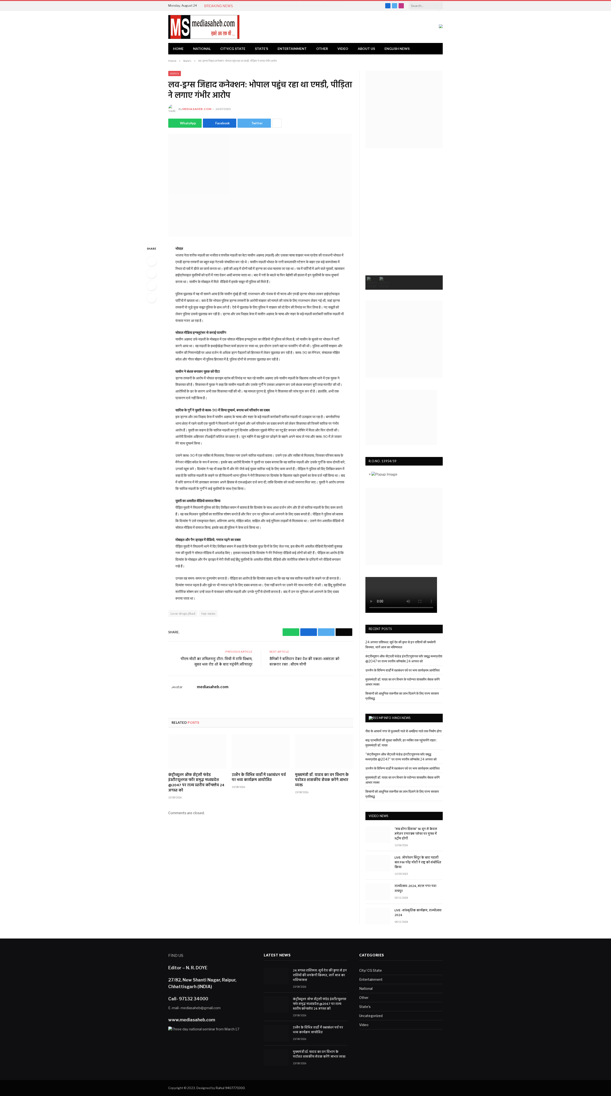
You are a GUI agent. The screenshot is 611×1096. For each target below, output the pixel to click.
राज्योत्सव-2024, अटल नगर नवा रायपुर (415, 888)
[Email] (151, 298)
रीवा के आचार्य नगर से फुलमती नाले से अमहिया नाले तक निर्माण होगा (403, 731)
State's (174, 73)
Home (178, 49)
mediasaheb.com (196, 109)
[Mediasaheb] (203, 27)
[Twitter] (151, 285)
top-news (208, 613)
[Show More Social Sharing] (277, 123)
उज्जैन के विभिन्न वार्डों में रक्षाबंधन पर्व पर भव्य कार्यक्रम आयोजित (259, 778)
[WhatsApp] (151, 261)
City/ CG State (370, 970)
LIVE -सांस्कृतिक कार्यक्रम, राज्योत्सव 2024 (418, 913)
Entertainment (292, 49)
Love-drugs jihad (183, 613)
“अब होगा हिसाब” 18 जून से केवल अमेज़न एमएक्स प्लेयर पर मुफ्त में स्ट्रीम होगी (416, 834)
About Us (366, 49)
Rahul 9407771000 (230, 1088)
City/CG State (232, 49)
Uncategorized (371, 1016)
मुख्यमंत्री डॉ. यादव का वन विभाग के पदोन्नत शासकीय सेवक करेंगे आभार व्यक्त (322, 780)
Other (322, 49)
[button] (372, 282)
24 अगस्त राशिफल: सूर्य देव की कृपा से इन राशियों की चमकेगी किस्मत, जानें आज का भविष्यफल (320, 975)
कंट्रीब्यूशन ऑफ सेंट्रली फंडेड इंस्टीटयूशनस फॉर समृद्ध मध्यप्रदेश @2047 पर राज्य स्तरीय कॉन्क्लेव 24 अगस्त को (295, 6)
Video (342, 49)
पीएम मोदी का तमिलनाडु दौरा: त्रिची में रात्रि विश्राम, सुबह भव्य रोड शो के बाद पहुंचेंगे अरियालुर (217, 662)
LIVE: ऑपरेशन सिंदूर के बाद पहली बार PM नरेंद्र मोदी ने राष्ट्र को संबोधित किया (418, 862)
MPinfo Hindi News (395, 718)
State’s (261, 49)
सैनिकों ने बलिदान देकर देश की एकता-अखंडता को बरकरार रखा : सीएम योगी (304, 662)
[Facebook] (151, 273)
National (202, 49)
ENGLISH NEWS (397, 49)
